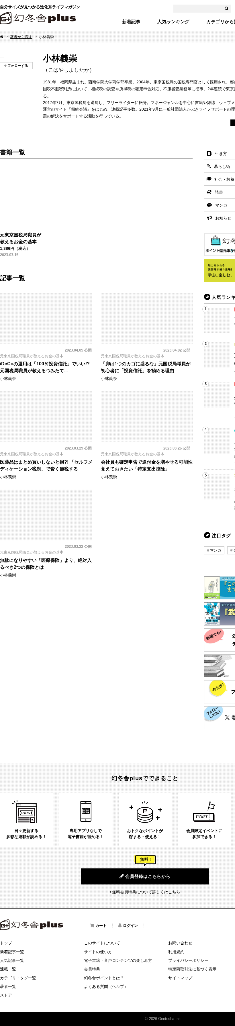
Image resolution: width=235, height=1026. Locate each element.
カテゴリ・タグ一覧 (18, 978)
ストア (6, 995)
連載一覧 (8, 969)
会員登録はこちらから (148, 876)
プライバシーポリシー (188, 960)
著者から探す (21, 37)
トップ (6, 943)
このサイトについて (102, 943)
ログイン (130, 925)
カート (101, 925)
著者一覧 (8, 986)
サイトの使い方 (98, 952)
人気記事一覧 (12, 960)
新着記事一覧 (12, 952)
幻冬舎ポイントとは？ (104, 978)
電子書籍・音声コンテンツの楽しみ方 (118, 960)
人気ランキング (173, 21)
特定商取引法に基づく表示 (192, 969)
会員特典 (92, 969)
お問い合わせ (180, 943)
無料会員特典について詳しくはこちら (146, 892)
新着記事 (131, 21)
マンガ (215, 550)
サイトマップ (180, 978)
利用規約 (176, 952)
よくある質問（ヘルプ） (106, 986)
